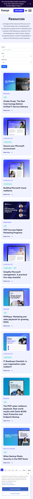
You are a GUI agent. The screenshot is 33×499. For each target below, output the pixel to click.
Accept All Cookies (15, 489)
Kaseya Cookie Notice (7, 483)
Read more (6, 110)
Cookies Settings (15, 493)
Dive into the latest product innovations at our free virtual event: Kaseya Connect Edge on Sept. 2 (14, 4)
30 (24, 470)
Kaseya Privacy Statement (8, 484)
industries (4, 59)
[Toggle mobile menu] (30, 11)
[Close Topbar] (30, 3)
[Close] (28, 474)
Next (29, 470)
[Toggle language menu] (26, 11)
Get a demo (19, 10)
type (2, 53)
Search (3, 47)
